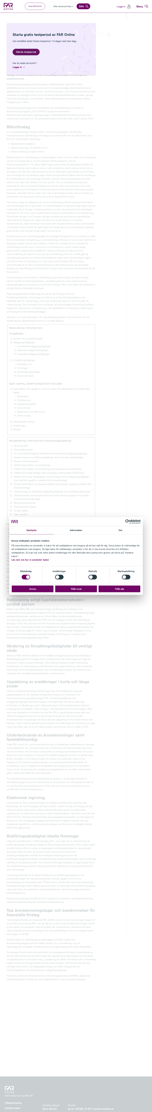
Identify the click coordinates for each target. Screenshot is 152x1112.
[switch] (59, 577)
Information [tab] (76, 530)
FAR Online (8, 6)
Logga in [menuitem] (121, 6)
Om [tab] (120, 530)
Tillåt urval (76, 589)
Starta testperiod (26, 52)
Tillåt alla (119, 589)
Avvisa (32, 589)
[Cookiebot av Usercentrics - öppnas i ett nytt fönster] (128, 521)
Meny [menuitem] (139, 6)
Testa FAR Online (35, 6)
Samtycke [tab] (31, 530)
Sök (81, 6)
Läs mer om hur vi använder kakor (30, 559)
